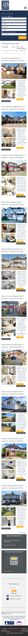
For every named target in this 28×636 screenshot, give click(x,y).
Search (22, 37)
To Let (11, 16)
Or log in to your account (10, 545)
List (13, 47)
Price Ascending (14, 50)
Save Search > (21, 48)
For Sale (5, 16)
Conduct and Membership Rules (17, 618)
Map (22, 47)
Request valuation (8, 571)
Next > (25, 50)
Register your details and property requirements (12, 541)
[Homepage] (5, 6)
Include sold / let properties (9, 32)
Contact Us (8, 616)
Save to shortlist (6, 101)
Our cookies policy (16, 631)
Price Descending (5, 50)
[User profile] (22, 8)
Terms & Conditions (15, 616)
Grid (17, 47)
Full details (20, 99)
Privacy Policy (22, 616)
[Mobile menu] (25, 8)
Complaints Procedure (14, 619)
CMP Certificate (7, 618)
